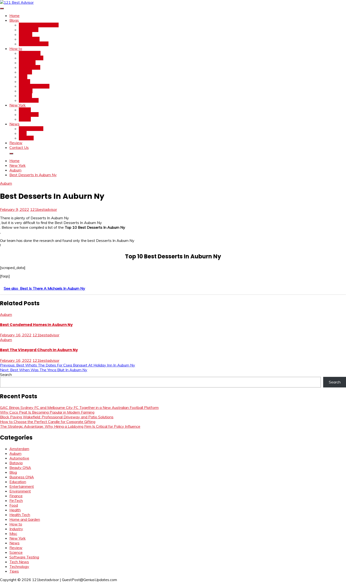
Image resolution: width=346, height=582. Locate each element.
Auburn (25, 119)
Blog (13, 472)
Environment (29, 67)
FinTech (25, 34)
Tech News (28, 29)
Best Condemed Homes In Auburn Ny (36, 324)
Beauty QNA (29, 53)
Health (24, 81)
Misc (23, 133)
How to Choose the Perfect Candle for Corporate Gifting (47, 421)
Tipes (14, 571)
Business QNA (31, 58)
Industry (25, 91)
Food (23, 76)
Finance (25, 72)
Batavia (16, 462)
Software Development (39, 25)
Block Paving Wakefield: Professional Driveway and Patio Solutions (56, 417)
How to (15, 48)
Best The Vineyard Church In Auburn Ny (39, 350)
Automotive (19, 458)
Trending (26, 138)
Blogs (14, 20)
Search (6, 374)
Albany (25, 109)
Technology (29, 100)
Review (15, 142)
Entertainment (31, 128)
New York (17, 105)
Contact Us (19, 147)
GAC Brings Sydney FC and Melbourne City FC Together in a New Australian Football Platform (79, 407)
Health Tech (29, 39)
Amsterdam (29, 114)
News (14, 124)
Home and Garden (34, 86)
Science (25, 95)
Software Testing (33, 43)
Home (14, 15)
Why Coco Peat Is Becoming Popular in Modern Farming (47, 412)
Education (27, 62)
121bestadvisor (43, 209)
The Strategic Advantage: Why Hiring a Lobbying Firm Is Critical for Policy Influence (70, 426)
